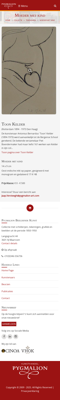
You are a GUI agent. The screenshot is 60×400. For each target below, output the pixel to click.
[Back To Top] (30, 208)
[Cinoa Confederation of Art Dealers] (10, 350)
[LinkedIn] (9, 336)
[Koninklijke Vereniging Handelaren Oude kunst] (27, 350)
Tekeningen (31, 20)
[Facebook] (4, 336)
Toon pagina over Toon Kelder (17, 152)
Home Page (8, 270)
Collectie (18, 20)
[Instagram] (15, 336)
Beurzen (6, 284)
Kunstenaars (8, 277)
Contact (6, 298)
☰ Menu (23, 6)
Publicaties (7, 291)
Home (7, 20)
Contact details (9, 243)
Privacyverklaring (30, 391)
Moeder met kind (47, 20)
